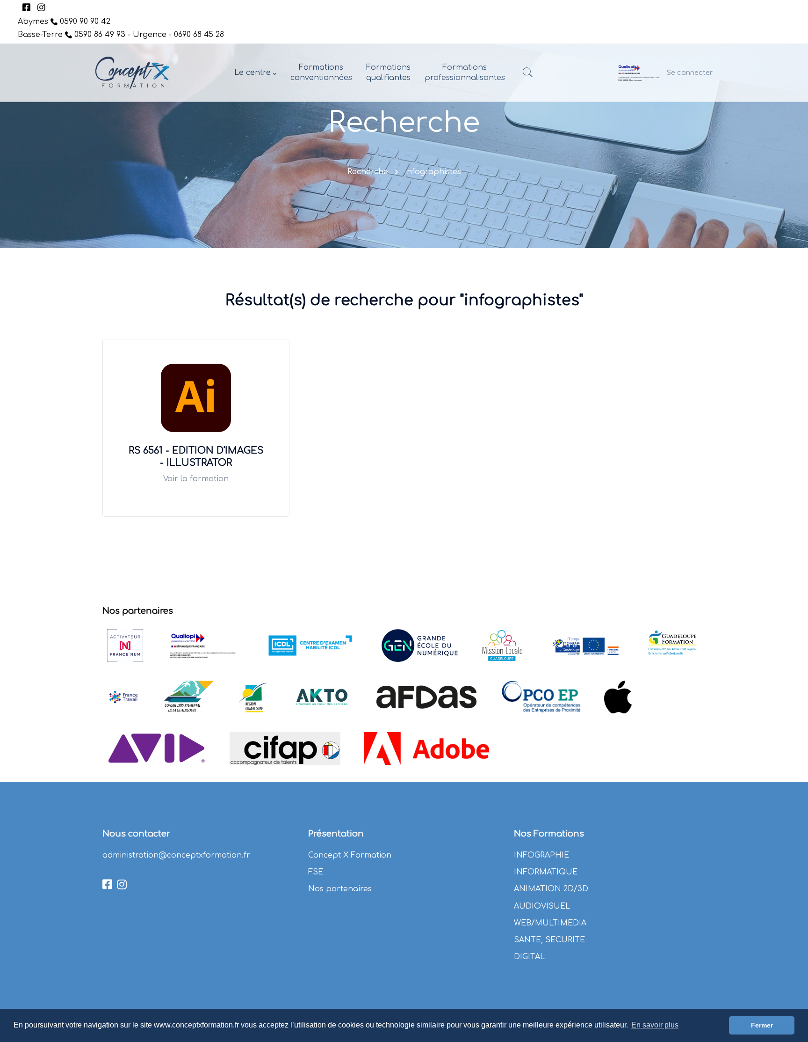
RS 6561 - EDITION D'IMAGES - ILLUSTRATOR (196, 456)
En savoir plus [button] (654, 1025)
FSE (315, 872)
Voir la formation (196, 479)
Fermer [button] (762, 1025)
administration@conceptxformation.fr (176, 855)
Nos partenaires (340, 889)
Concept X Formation (349, 855)
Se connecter (690, 72)
